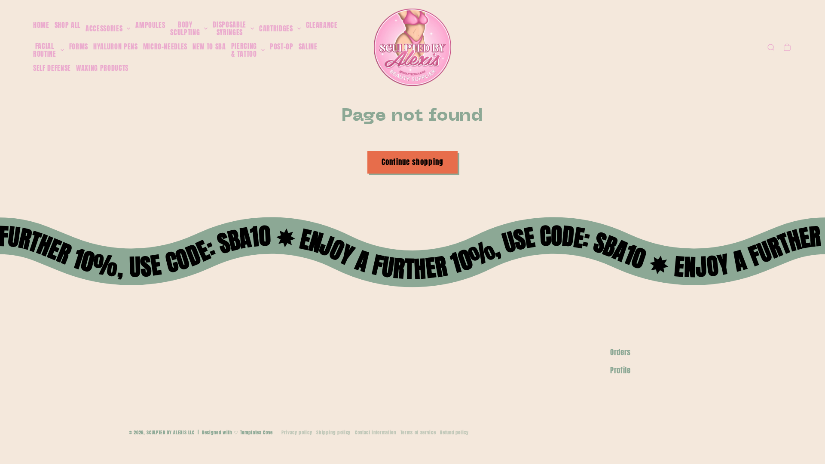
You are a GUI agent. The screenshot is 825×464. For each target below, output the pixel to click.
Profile (620, 370)
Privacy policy (296, 432)
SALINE (308, 46)
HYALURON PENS (115, 46)
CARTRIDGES (276, 29)
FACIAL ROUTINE (44, 50)
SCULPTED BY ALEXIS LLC (171, 432)
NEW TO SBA (209, 46)
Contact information (375, 432)
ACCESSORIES (104, 29)
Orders (620, 352)
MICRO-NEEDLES (165, 46)
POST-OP (281, 46)
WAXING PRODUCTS (102, 68)
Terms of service (418, 432)
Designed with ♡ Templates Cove (237, 432)
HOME (41, 25)
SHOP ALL (67, 25)
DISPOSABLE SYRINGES (229, 28)
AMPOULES (150, 25)
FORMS (78, 46)
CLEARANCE (322, 25)
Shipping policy (333, 432)
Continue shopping (412, 162)
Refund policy (454, 432)
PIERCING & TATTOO (244, 50)
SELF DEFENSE (52, 68)
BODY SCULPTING (185, 28)
